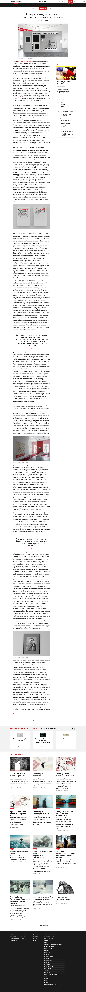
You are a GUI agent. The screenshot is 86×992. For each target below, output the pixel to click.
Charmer (51, 990)
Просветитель (47, 952)
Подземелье (61, 897)
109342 (20, 919)
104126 (20, 861)
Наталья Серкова (44, 20)
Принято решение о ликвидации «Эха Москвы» (65, 125)
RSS (35, 940)
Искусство (43, 8)
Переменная (47, 964)
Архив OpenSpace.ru (14, 938)
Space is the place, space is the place (18, 813)
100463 (21, 830)
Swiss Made (46, 970)
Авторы (23, 936)
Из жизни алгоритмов (49, 946)
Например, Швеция (48, 956)
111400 (66, 867)
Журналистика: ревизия (49, 936)
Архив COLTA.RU (13, 940)
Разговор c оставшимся (38, 775)
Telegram (36, 936)
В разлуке (12, 809)
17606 (19, 787)
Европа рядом (47, 962)
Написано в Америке (48, 966)
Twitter (36, 938)
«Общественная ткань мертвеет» (17, 775)
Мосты (45, 942)
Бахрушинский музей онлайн (50, 984)
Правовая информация (38, 990)
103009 (66, 830)
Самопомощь (47, 950)
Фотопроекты (13, 936)
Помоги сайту (19, 1)
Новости (12, 934)
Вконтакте (37, 934)
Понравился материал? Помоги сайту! (23, 714)
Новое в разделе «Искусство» (23, 728)
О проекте (12, 1)
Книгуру (46, 982)
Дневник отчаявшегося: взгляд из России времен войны (65, 855)
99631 (66, 790)
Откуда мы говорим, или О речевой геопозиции (65, 814)
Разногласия (47, 972)
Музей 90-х (46, 978)
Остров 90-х (46, 976)
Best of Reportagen (48, 960)
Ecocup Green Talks (48, 948)
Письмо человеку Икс (43, 897)
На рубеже (46, 954)
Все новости (72, 139)
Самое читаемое (49, 728)
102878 (44, 787)
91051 (42, 908)
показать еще (43, 925)
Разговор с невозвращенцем (41, 813)
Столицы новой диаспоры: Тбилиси (65, 775)
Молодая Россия (48, 940)
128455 (67, 903)
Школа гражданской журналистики (52, 974)
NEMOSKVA (46, 958)
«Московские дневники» (25, 61)
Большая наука (47, 968)
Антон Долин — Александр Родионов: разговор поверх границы (20, 900)
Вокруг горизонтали (48, 938)
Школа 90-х (46, 980)
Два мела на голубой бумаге (20, 739)
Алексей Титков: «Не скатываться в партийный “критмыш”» (42, 855)
